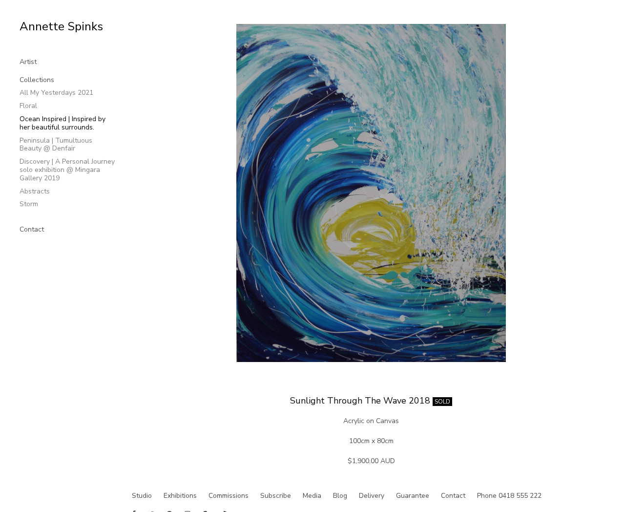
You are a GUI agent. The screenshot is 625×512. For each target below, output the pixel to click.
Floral (28, 105)
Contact (32, 229)
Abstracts (35, 191)
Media (312, 495)
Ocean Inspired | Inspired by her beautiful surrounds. (62, 123)
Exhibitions (180, 495)
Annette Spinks (61, 26)
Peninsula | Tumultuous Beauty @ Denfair (56, 144)
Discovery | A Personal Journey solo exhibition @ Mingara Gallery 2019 (67, 170)
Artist (28, 61)
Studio (142, 495)
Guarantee (412, 495)
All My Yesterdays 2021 (56, 92)
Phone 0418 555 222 (509, 495)
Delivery (371, 495)
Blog (340, 495)
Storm (29, 204)
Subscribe (275, 495)
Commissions (228, 495)
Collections (37, 80)
